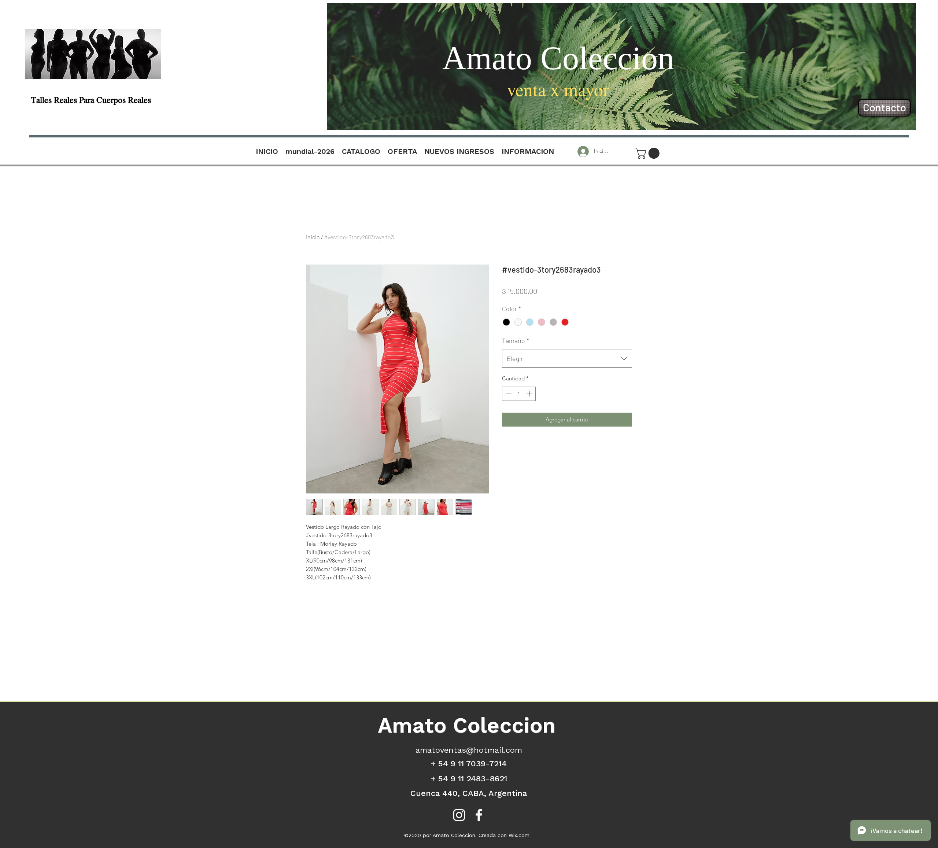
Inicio (313, 236)
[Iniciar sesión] (582, 151)
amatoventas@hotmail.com (469, 750)
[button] (648, 153)
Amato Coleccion (558, 58)
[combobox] (567, 359)
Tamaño (515, 340)
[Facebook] (479, 815)
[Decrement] (508, 394)
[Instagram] (459, 815)
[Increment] (530, 394)
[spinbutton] (519, 394)
